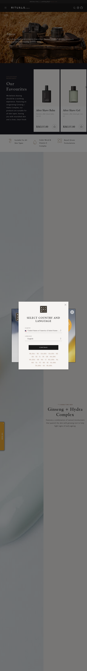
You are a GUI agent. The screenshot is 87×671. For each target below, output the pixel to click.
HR (38, 359)
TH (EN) (38, 365)
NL (57, 359)
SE (47, 362)
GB (47, 356)
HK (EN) (53, 356)
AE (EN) (49, 365)
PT (40, 362)
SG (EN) (53, 362)
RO (44, 362)
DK (33, 356)
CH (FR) (51, 353)
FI (40, 356)
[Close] (65, 304)
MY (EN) (51, 359)
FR (43, 356)
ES (36, 356)
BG (38, 353)
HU (42, 359)
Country (28, 328)
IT (45, 359)
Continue (43, 347)
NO (33, 362)
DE (57, 353)
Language (28, 336)
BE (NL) (32, 353)
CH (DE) (44, 353)
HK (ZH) (32, 359)
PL (36, 362)
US (44, 365)
